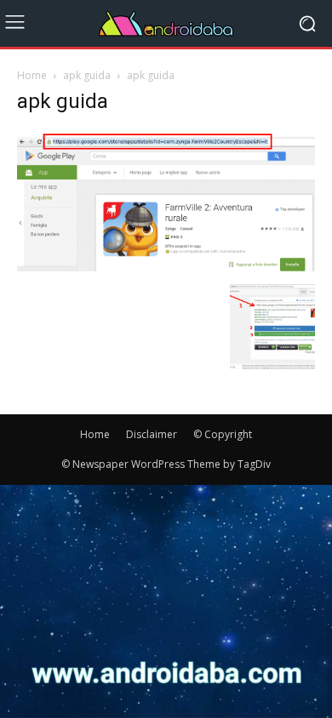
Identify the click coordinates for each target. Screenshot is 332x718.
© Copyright (222, 434)
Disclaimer (151, 434)
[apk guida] (166, 266)
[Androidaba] (166, 23)
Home (32, 75)
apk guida (87, 75)
